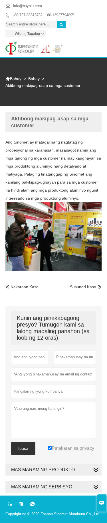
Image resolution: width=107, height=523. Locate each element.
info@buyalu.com (27, 6)
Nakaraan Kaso (22, 287)
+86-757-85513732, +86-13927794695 (43, 15)
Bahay (13, 78)
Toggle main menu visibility (94, 46)
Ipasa (23, 448)
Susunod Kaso (83, 287)
